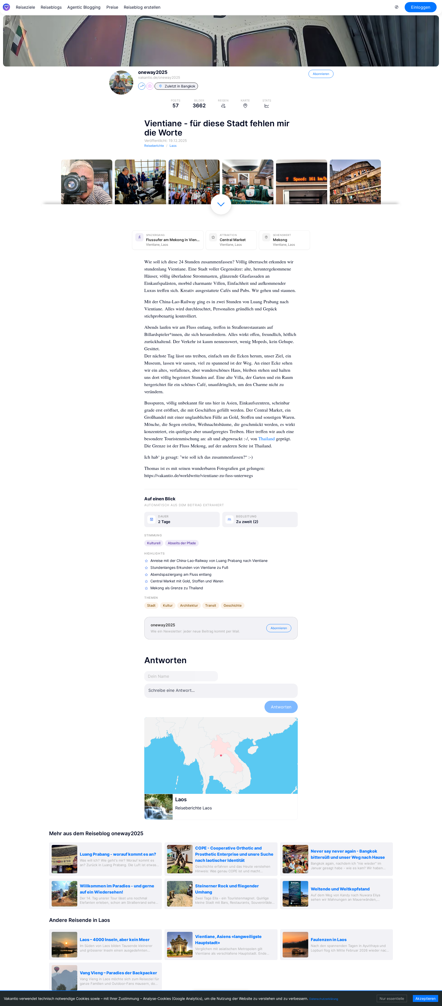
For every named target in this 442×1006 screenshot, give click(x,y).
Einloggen (420, 7)
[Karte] (221, 755)
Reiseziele (25, 7)
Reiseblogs (51, 7)
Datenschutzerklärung (323, 999)
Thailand (266, 438)
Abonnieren (321, 74)
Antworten (281, 706)
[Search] (397, 7)
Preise (112, 7)
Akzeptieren (425, 998)
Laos (181, 799)
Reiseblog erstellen (142, 7)
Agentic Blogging (84, 7)
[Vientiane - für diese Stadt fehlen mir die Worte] (86, 185)
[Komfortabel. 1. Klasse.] (247, 185)
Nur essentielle (392, 998)
